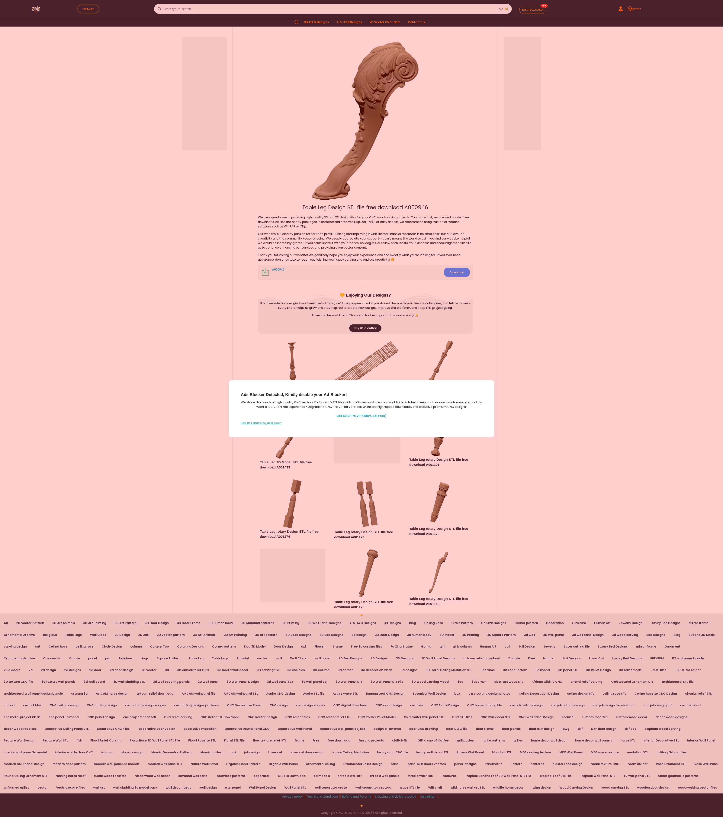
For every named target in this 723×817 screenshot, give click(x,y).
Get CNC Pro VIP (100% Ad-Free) (361, 415)
